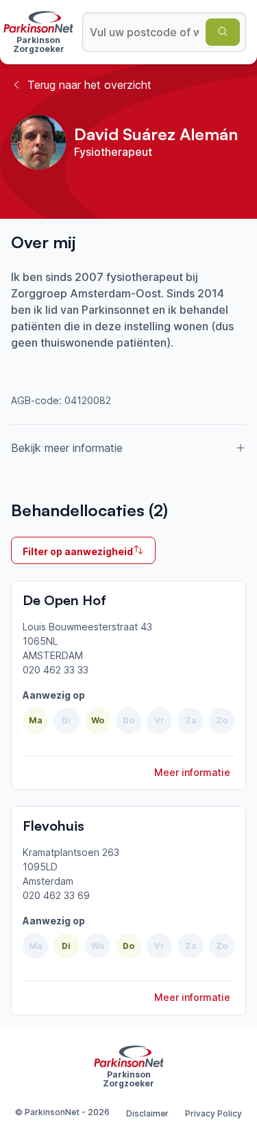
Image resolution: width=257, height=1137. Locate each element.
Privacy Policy (213, 1113)
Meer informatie (192, 772)
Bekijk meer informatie (67, 448)
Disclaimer (147, 1113)
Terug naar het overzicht (89, 85)
